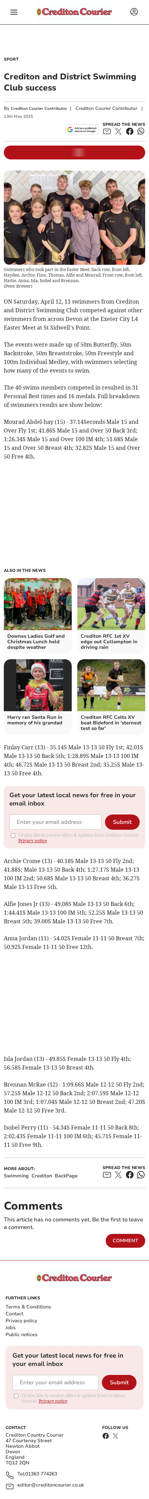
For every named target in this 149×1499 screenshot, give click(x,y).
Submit (122, 822)
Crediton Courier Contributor (39, 108)
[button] (14, 12)
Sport (11, 59)
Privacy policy (21, 1320)
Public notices (21, 1334)
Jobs (11, 1327)
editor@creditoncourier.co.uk (50, 1485)
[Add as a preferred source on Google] (81, 129)
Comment (125, 1240)
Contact (14, 1313)
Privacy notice (32, 840)
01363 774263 (41, 1474)
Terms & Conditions (28, 1307)
